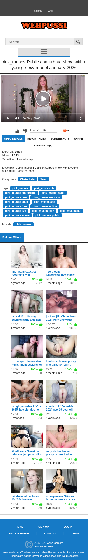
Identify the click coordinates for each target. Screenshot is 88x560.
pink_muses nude (53, 192)
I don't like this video (25, 131)
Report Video (36, 138)
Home (19, 526)
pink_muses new (16, 197)
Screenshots (60, 138)
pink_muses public (47, 215)
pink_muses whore (17, 215)
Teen (43, 179)
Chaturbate (27, 179)
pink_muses (20, 188)
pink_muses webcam (46, 197)
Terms (75, 533)
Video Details (13, 138)
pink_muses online (45, 206)
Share (78, 138)
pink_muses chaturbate (20, 192)
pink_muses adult (16, 201)
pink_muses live (15, 210)
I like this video (17, 131)
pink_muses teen (43, 210)
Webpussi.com (55, 542)
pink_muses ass (44, 201)
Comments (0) (43, 145)
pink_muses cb (44, 188)
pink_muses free (16, 206)
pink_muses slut (70, 210)
